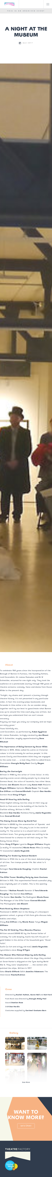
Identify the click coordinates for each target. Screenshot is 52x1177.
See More (26, 1082)
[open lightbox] (26, 358)
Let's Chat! (26, 1125)
